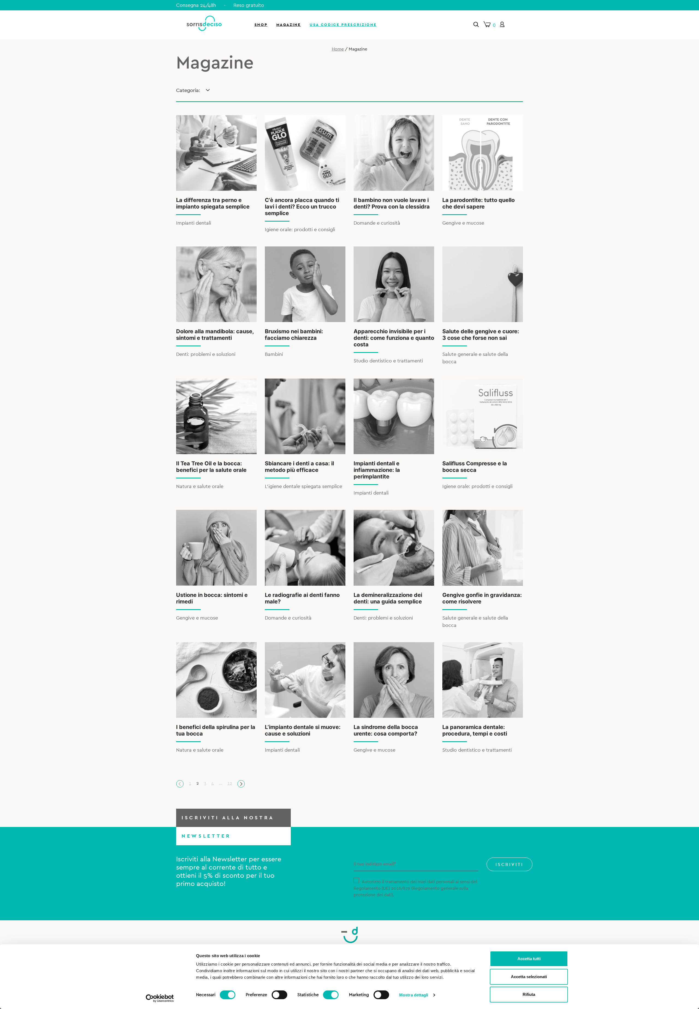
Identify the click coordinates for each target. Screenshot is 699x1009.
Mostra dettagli (413, 995)
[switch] (279, 994)
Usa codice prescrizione (343, 25)
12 (229, 783)
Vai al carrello (634, 74)
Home (338, 49)
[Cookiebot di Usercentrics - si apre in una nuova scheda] (160, 998)
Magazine (288, 25)
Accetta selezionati (529, 976)
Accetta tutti (529, 958)
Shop (261, 25)
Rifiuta (529, 994)
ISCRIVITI (509, 864)
